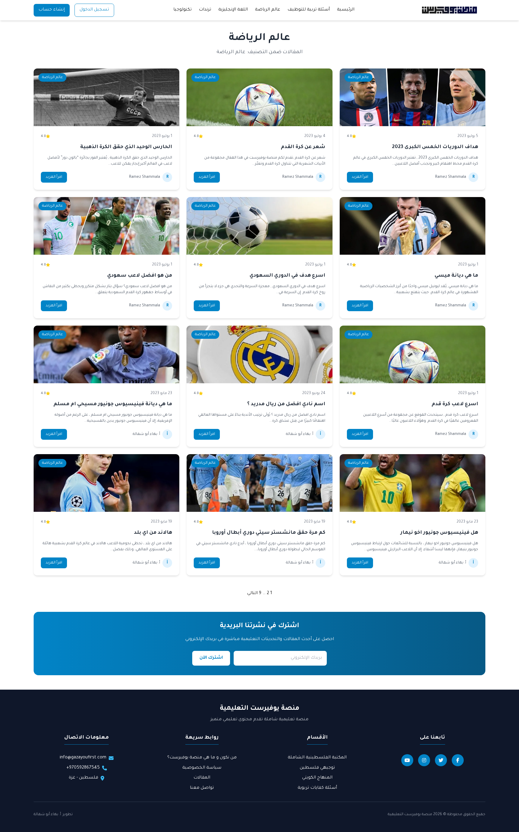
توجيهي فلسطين (317, 768)
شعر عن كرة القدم (303, 147)
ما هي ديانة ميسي (456, 275)
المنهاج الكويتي (317, 778)
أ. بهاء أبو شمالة (47, 814)
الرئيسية (345, 10)
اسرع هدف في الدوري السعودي (287, 275)
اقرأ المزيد (360, 177)
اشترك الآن (211, 658)
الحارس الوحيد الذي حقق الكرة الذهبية (126, 147)
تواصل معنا (202, 788)
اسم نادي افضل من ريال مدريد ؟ (286, 404)
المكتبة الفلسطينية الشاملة (317, 757)
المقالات (201, 778)
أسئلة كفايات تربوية (317, 788)
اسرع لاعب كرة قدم (455, 404)
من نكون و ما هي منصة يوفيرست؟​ (202, 757)
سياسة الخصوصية (201, 768)
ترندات (205, 10)
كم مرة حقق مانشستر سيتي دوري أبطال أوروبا (268, 533)
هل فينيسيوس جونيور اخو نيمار (439, 533)
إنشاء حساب (51, 10)
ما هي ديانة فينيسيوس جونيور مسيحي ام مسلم (112, 404)
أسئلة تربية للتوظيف (308, 10)
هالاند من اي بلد (153, 533)
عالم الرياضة (267, 10)
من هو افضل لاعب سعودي (139, 275)
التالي (252, 593)
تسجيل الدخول (94, 10)
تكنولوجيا (182, 10)
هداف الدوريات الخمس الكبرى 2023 (435, 147)
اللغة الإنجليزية (233, 10)
